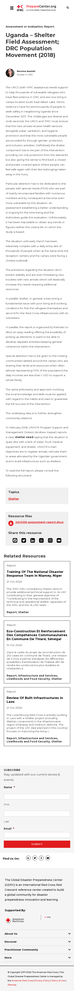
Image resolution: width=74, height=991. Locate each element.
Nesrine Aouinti (26, 71)
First (6, 804)
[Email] (59, 540)
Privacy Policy (42, 980)
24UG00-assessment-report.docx (39, 522)
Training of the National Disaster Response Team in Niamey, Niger (35, 574)
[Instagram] (50, 540)
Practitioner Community (21, 949)
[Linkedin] (32, 540)
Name (9, 787)
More (8, 957)
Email (9, 828)
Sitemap (12, 984)
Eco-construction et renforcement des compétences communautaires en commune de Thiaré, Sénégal (37, 635)
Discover (11, 941)
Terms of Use (58, 980)
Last (6, 821)
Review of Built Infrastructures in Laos (35, 700)
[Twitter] (23, 540)
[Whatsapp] (41, 540)
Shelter (13, 498)
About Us (11, 933)
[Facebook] (15, 540)
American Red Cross (23, 980)
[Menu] (12, 8)
